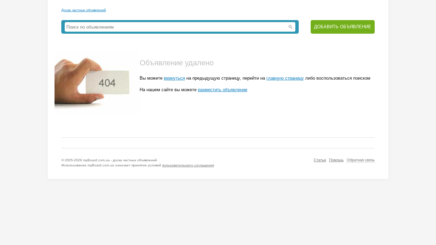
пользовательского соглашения (188, 165)
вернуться (174, 78)
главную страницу (285, 78)
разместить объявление (222, 89)
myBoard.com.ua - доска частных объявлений (120, 160)
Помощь (336, 160)
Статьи (320, 160)
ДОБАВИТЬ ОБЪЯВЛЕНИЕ (342, 26)
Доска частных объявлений (83, 10)
